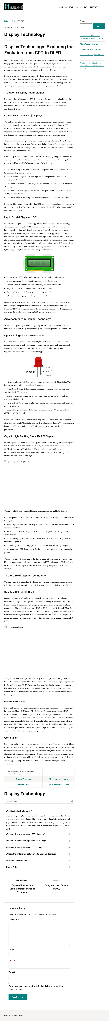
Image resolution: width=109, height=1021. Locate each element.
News (85, 7)
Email (12, 961)
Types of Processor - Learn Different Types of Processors (22, 888)
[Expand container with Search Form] (104, 6)
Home (60, 7)
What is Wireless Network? (89, 44)
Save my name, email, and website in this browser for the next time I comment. (37, 987)
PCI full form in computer (58, 779)
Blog (22, 27)
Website (12, 972)
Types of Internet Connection (90, 49)
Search (82, 21)
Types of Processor (23, 779)
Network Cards (23, 784)
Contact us (95, 7)
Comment (14, 920)
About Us (69, 7)
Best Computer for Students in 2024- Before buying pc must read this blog (92, 65)
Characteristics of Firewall (58, 784)
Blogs (78, 7)
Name (12, 949)
